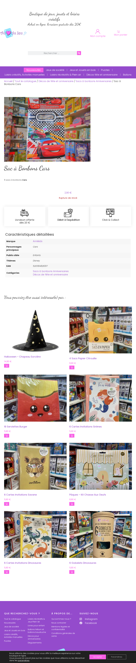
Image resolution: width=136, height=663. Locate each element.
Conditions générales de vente (63, 634)
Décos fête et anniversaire (102, 74)
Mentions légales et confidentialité (60, 628)
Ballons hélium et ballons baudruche (37, 631)
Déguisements (35, 642)
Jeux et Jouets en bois (83, 70)
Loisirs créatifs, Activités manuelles (25, 74)
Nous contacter (58, 622)
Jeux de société (55, 70)
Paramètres (116, 657)
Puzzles (105, 70)
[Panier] (118, 32)
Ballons (127, 74)
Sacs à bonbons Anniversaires (94, 81)
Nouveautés (33, 70)
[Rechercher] (79, 53)
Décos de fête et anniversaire (56, 81)
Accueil (8, 81)
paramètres (23, 660)
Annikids (37, 241)
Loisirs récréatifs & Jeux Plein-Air (36, 620)
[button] (6, 366)
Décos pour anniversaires (34, 637)
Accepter (97, 657)
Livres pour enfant (36, 625)
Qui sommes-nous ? (61, 619)
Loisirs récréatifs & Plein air (65, 74)
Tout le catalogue (25, 81)
